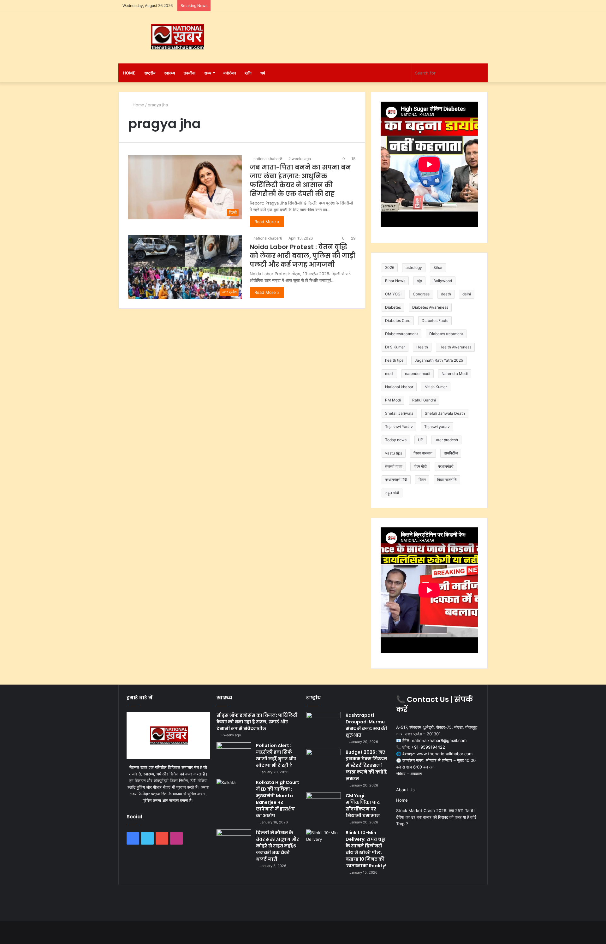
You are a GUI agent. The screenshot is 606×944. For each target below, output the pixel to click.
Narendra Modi (455, 373)
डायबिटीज (451, 453)
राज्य (207, 72)
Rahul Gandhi (424, 400)
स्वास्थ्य (169, 72)
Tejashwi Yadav (399, 426)
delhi (466, 294)
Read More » (266, 221)
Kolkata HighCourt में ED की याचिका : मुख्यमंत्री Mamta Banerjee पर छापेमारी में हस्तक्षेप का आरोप (277, 799)
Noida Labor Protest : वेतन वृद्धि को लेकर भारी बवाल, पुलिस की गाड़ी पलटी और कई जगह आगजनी (302, 255)
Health (422, 347)
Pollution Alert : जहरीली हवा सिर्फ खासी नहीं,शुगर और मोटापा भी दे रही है (276, 755)
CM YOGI (393, 294)
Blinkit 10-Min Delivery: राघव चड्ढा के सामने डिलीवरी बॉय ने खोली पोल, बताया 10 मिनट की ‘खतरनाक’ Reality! (366, 849)
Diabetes (393, 307)
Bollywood (442, 280)
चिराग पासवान (422, 453)
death (446, 294)
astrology (414, 267)
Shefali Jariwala (399, 413)
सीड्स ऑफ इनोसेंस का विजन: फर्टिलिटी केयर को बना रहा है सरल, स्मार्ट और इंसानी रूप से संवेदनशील (257, 722)
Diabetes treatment (446, 333)
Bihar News (395, 280)
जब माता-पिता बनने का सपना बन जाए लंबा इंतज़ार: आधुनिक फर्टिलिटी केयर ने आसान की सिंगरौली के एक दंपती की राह (300, 180)
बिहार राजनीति (447, 479)
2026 (389, 267)
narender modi (417, 373)
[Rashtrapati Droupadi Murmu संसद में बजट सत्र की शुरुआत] (323, 724)
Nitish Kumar (436, 386)
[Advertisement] (366, 32)
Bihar (438, 267)
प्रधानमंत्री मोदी (396, 479)
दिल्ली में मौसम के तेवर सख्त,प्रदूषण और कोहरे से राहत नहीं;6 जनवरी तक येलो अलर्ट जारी (277, 845)
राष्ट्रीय (149, 72)
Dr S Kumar (395, 347)
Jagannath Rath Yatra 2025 (439, 360)
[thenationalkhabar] (176, 37)
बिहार (422, 479)
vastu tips (393, 453)
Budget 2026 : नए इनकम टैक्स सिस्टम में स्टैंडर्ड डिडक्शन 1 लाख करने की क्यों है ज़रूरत (366, 765)
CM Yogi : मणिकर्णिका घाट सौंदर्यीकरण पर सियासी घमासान (363, 806)
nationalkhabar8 (267, 158)
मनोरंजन (229, 72)
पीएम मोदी (420, 466)
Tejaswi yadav (437, 426)
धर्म (262, 72)
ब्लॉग (248, 72)
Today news (396, 439)
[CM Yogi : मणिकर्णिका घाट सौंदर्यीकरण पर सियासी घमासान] (323, 804)
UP (420, 439)
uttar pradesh (446, 439)
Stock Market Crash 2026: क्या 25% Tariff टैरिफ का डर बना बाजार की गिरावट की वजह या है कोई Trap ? (436, 817)
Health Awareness (455, 347)
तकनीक (189, 72)
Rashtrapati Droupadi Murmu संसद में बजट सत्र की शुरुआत (366, 725)
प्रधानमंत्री (446, 466)
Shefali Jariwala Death (445, 413)
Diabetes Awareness (430, 307)
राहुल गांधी (392, 492)
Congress (421, 294)
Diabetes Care (397, 320)
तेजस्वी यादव (393, 466)
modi (389, 373)
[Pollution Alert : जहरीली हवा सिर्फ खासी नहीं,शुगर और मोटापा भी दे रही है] (234, 754)
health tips (394, 360)
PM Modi (393, 400)
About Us (405, 789)
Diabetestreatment (401, 333)
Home (129, 72)
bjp (419, 280)
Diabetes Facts (435, 320)
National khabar (399, 386)
